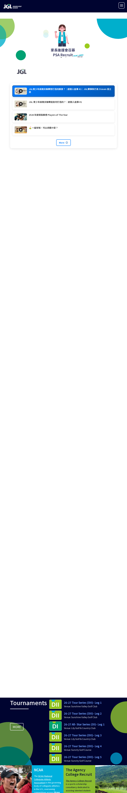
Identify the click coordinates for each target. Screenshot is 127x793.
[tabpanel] (63, 41)
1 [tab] (61, 57)
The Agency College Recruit (79, 780)
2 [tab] (65, 57)
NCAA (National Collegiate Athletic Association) (43, 779)
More (61, 142)
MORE (17, 727)
